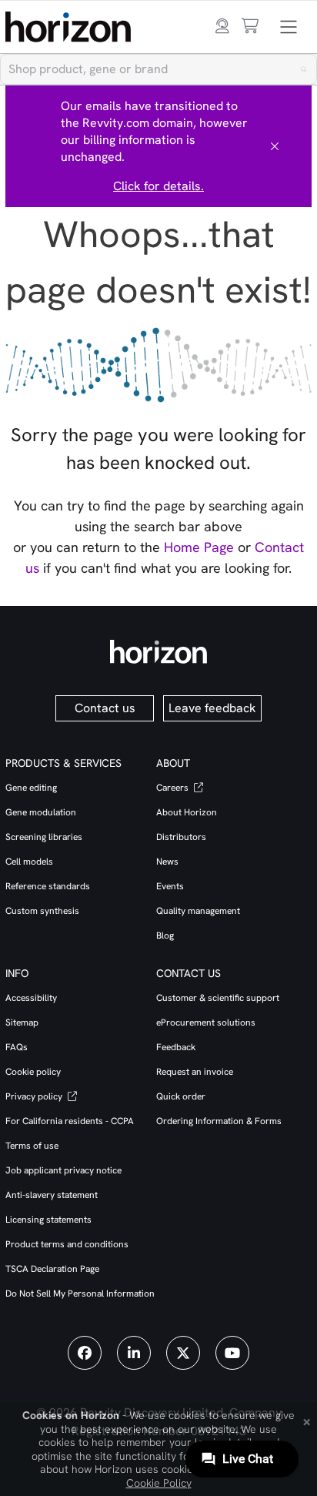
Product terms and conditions (66, 1244)
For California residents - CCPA (69, 1121)
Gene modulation (40, 812)
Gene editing (31, 787)
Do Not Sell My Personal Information (80, 1293)
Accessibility (31, 998)
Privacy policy (35, 1096)
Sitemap (21, 1022)
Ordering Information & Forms (219, 1121)
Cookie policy (33, 1072)
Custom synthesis (42, 911)
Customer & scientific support (217, 998)
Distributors (181, 837)
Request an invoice (194, 1072)
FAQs (16, 1047)
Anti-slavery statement (51, 1195)
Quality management (198, 911)
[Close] (274, 146)
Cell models (29, 861)
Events (170, 886)
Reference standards (47, 886)
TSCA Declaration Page (52, 1269)
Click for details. (158, 186)
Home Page (199, 547)
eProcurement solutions (205, 1022)
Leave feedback (212, 708)
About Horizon (186, 812)
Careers (173, 787)
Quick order (180, 1096)
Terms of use (31, 1146)
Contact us (105, 708)
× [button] (306, 1421)
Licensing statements (48, 1219)
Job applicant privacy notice (63, 1170)
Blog (165, 935)
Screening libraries (43, 837)
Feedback (175, 1047)
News (167, 861)
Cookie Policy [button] (159, 1483)
